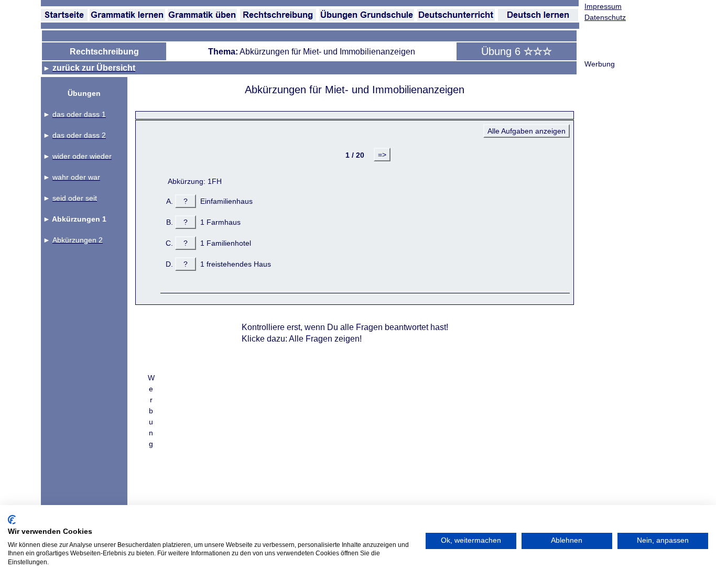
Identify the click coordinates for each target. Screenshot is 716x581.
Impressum (603, 6)
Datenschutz (605, 17)
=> (382, 154)
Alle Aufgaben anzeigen (526, 131)
